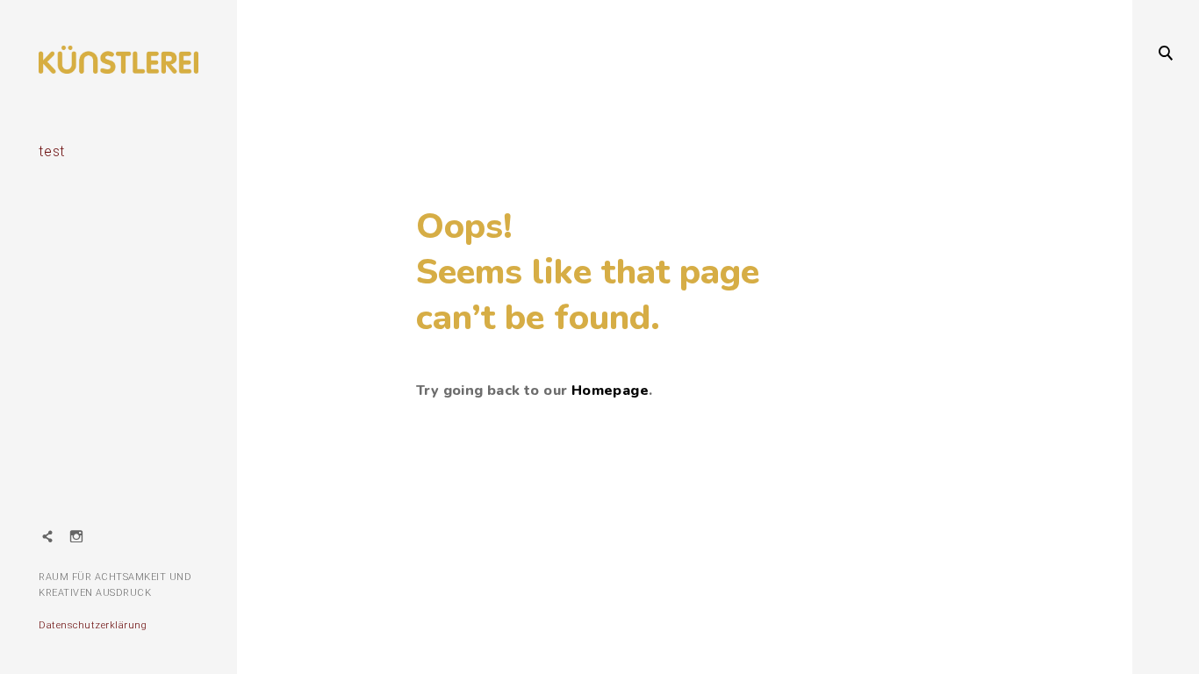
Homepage (610, 390)
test (52, 151)
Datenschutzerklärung (93, 625)
